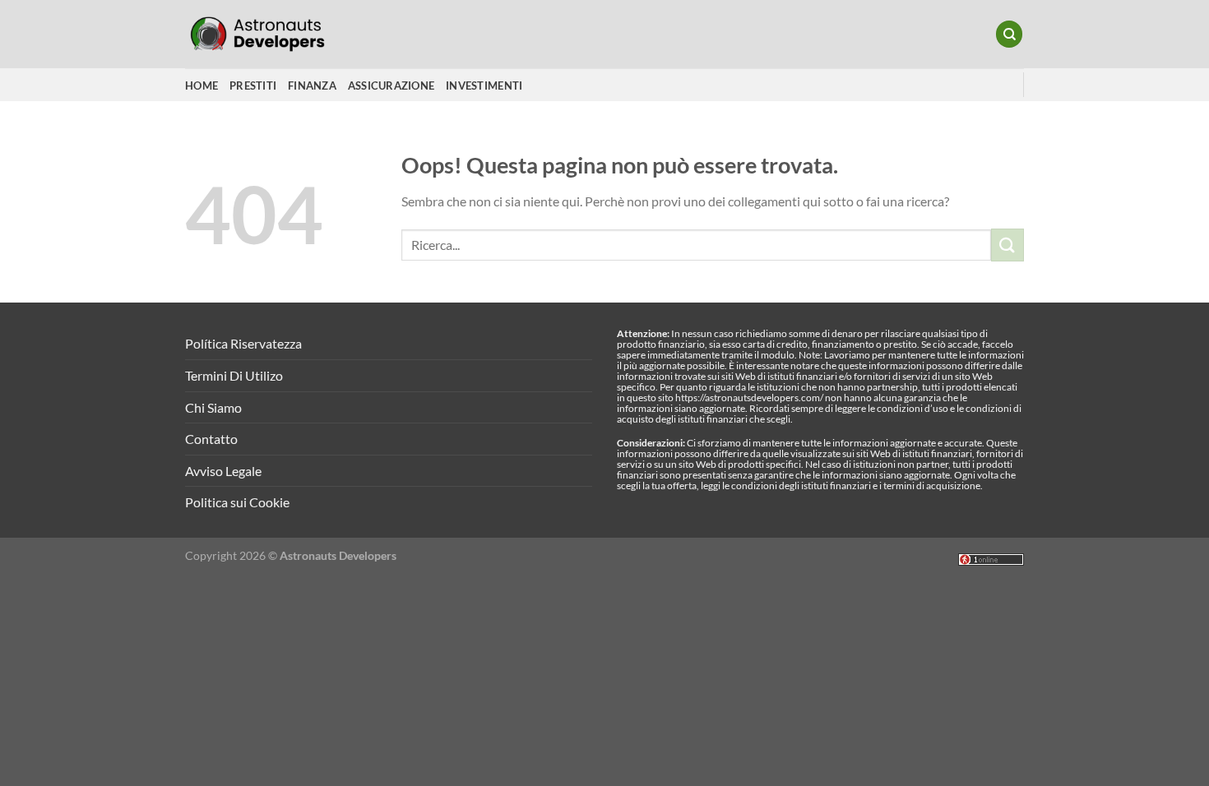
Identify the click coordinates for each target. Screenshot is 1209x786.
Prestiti (252, 85)
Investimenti (484, 85)
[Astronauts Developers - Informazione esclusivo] (267, 34)
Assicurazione (391, 85)
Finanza (312, 85)
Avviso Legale (223, 471)
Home (201, 85)
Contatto (211, 438)
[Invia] (1007, 245)
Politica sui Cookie (237, 502)
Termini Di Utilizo (234, 375)
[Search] (1009, 34)
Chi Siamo (213, 407)
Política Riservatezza (243, 343)
